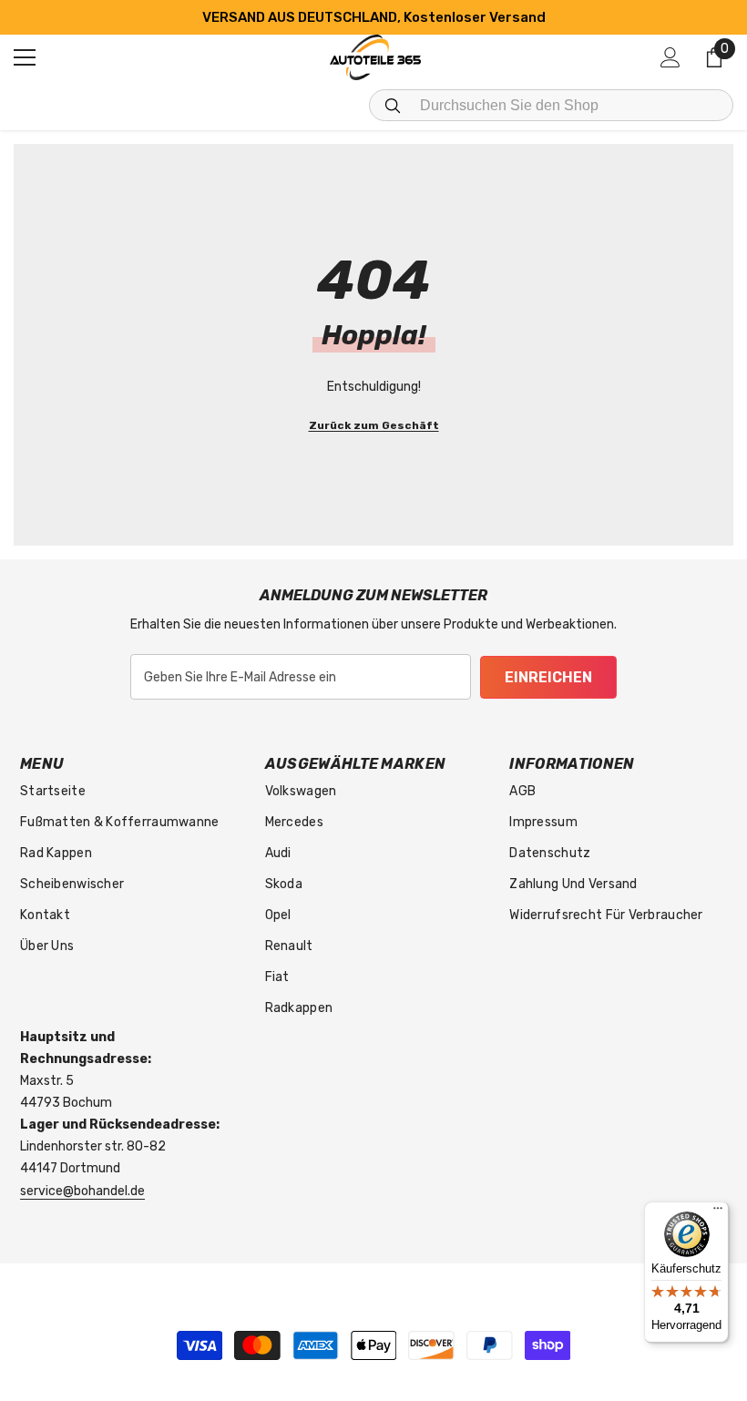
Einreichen (548, 677)
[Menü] (718, 1212)
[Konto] (670, 57)
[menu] (25, 57)
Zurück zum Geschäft (374, 425)
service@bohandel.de (82, 1191)
